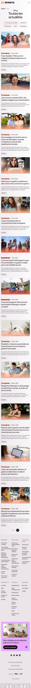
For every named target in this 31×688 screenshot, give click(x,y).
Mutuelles (4, 540)
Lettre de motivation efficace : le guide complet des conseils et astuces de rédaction (13, 471)
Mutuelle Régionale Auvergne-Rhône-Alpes (4, 555)
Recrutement (15, 592)
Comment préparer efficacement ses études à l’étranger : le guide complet (14, 304)
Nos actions (25, 544)
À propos (14, 582)
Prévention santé (25, 540)
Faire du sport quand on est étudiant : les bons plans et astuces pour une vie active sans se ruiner (15, 429)
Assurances (15, 540)
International (5, 258)
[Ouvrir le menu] (29, 2)
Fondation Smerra (14, 607)
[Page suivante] (17, 530)
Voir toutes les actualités (11, 23)
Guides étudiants (3, 591)
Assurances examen (15, 555)
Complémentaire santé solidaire (5, 560)
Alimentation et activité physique (25, 553)
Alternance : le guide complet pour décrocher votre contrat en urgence (15, 182)
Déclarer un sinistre (4, 596)
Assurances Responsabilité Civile (15, 544)
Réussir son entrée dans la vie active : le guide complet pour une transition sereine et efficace (15, 513)
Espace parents (13, 603)
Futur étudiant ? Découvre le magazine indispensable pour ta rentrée (13, 58)
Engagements (15, 585)
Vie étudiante (5, 53)
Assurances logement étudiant (15, 550)
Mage (13, 611)
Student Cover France (15, 614)
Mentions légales (15, 665)
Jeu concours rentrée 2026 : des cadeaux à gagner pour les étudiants (15, 99)
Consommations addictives (26, 558)
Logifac (24, 591)
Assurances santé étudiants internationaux (5, 567)
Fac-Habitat (25, 588)
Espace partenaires (14, 598)
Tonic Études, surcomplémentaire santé (5, 548)
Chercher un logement (10, 647)
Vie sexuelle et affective (26, 562)
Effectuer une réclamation (15, 662)
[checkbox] (23, 22)
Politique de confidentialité (15, 669)
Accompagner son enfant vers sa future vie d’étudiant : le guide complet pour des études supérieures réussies (14, 140)
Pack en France (3, 572)
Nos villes (24, 585)
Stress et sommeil (24, 548)
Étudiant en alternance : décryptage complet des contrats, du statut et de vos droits (15, 388)
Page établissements (15, 588)
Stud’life (3, 599)
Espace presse (15, 595)
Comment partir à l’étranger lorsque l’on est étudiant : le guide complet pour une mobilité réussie (15, 262)
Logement (25, 582)
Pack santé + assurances (4, 576)
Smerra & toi (5, 582)
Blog (2, 588)
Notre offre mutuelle (4, 543)
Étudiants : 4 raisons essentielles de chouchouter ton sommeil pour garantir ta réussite (15, 346)
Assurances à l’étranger (15, 566)
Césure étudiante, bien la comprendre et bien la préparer (13, 222)
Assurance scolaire (14, 575)
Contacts (3, 585)
